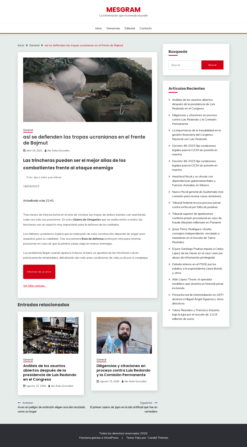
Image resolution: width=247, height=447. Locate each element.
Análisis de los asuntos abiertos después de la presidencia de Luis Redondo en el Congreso (49, 372)
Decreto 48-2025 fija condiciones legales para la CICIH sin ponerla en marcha (195, 150)
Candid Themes (158, 437)
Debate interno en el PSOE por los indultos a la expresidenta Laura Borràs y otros (197, 268)
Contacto (146, 28)
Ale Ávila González (58, 150)
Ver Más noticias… (34, 285)
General (28, 130)
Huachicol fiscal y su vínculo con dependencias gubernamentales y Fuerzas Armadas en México (194, 181)
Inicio (98, 28)
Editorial (130, 28)
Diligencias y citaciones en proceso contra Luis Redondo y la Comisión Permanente (123, 370)
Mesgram (123, 9)
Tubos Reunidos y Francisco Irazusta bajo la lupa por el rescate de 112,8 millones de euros (195, 314)
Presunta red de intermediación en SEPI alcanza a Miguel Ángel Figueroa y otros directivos (197, 299)
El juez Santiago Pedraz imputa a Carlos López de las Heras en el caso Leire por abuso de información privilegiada (197, 253)
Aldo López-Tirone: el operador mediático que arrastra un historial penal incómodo (197, 283)
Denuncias (113, 28)
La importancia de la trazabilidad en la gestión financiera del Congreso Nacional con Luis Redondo (196, 134)
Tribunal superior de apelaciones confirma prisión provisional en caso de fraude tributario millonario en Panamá (197, 218)
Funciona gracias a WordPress (99, 437)
